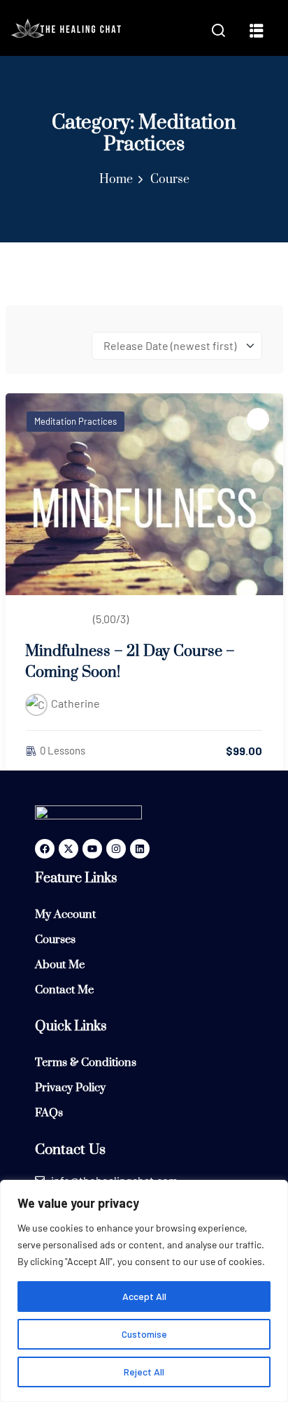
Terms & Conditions (85, 1062)
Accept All (144, 1296)
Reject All (144, 1372)
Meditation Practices (75, 421)
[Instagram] (116, 849)
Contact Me (64, 990)
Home (116, 179)
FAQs (49, 1113)
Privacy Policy (70, 1088)
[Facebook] (45, 849)
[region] (144, 1291)
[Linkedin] (140, 849)
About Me (60, 965)
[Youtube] (92, 849)
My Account (65, 914)
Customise (144, 1334)
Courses (55, 940)
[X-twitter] (68, 849)
